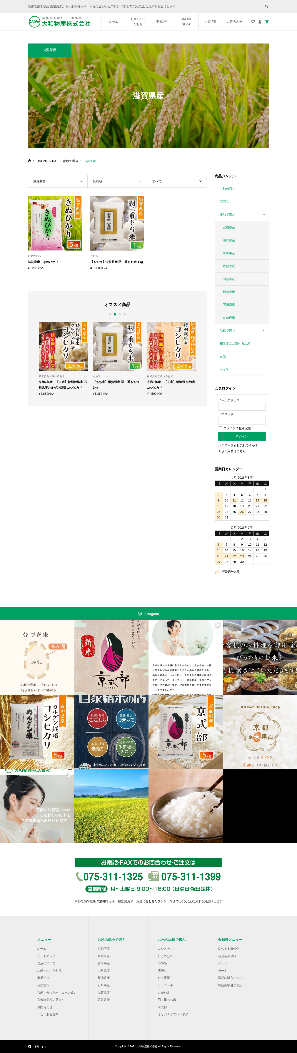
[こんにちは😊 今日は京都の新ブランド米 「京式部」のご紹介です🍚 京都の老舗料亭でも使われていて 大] (185, 732)
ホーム (113, 21)
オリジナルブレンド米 (173, 1014)
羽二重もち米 (167, 999)
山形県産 (229, 279)
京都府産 (229, 317)
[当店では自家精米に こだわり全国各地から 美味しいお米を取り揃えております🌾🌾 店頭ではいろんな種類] (111, 732)
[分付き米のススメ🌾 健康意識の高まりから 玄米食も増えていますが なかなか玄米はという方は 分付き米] (37, 657)
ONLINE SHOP (186, 21)
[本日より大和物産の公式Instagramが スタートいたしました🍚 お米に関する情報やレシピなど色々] (185, 806)
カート (222, 970)
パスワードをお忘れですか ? (237, 445)
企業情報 (211, 21)
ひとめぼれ (165, 956)
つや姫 (162, 963)
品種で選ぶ (227, 330)
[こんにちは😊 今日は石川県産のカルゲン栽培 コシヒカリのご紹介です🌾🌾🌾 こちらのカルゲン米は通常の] (37, 732)
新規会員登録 (227, 956)
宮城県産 (229, 227)
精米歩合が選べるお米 (235, 343)
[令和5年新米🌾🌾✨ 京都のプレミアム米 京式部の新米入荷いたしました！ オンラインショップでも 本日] (111, 657)
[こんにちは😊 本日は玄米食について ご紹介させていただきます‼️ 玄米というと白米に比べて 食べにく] (185, 657)
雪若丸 (162, 970)
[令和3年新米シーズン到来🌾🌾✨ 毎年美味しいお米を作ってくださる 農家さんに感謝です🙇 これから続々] (111, 806)
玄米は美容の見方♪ (50, 999)
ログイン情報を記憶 (237, 428)
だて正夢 (164, 977)
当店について (46, 963)
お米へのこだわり (138, 21)
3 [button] (120, 314)
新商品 (224, 201)
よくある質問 (49, 1014)
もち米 (224, 369)
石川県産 (229, 304)
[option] (63, 358)
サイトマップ (46, 956)
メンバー (224, 963)
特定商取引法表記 (230, 985)
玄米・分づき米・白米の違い (57, 992)
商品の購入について (231, 977)
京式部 (162, 1007)
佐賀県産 (229, 266)
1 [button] (110, 314)
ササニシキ (165, 985)
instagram (151, 614)
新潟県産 (229, 292)
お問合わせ (234, 21)
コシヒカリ (165, 948)
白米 (223, 356)
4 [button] (124, 314)
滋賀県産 (229, 240)
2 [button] (115, 314)
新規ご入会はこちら (232, 451)
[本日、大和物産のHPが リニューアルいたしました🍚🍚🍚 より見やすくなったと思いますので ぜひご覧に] (37, 806)
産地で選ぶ (227, 214)
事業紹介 (162, 21)
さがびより (165, 992)
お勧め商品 (227, 188)
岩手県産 (229, 253)
